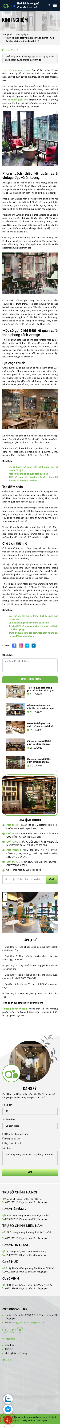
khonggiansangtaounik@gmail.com (28, 1323)
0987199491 (12, 1255)
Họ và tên (7, 1105)
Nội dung (7, 1148)
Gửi (51, 879)
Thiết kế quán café (18, 100)
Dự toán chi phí (12, 1143)
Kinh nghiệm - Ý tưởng (16, 1353)
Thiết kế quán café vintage (16, 70)
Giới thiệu (9, 1345)
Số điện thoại (8, 1119)
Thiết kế (9, 1349)
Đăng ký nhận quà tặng (16, 1134)
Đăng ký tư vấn (12, 1139)
